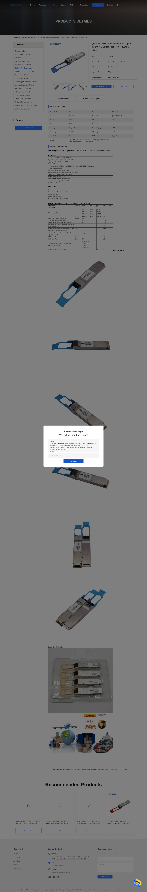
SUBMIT (73, 461)
